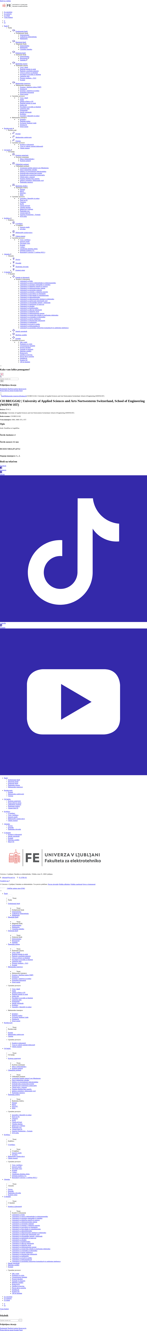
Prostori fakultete (25, 347)
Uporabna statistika (26, 49)
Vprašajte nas (4, 881)
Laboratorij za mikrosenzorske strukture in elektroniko (37, 299)
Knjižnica (23, 114)
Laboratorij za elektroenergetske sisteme (32, 288)
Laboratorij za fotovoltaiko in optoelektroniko (34, 295)
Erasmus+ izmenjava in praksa (29, 91)
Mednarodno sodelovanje (23, 137)
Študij (6, 26)
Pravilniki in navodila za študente (30, 74)
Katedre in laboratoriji (27, 144)
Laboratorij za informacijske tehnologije (32, 320)
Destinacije (23, 89)
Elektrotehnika (24, 35)
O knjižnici (19, 223)
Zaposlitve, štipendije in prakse (30, 116)
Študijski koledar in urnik (28, 69)
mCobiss (23, 229)
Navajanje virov (25, 243)
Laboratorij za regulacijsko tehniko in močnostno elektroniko (39, 315)
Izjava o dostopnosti (89, 884)
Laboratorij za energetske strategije (31, 290)
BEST (22, 191)
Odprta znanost (25, 148)
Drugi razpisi (24, 94)
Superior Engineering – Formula (30, 214)
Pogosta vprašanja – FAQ (28, 78)
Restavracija (24, 353)
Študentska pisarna (21, 64)
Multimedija (24, 38)
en (5, 22)
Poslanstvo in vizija (26, 344)
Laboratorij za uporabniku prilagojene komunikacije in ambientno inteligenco (44, 328)
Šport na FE (24, 200)
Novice (17, 259)
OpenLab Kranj (25, 205)
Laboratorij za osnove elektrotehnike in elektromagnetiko (38, 283)
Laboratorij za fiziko (26, 281)
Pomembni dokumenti (27, 92)
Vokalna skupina (25, 207)
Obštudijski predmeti (22, 164)
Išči (2, 381)
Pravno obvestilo (53, 884)
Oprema (18, 141)
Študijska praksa (25, 121)
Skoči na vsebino (5, 1)
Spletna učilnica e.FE (26, 101)
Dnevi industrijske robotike (28, 170)
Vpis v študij (24, 67)
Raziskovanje (8, 128)
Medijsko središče (21, 335)
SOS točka (23, 216)
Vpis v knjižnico (25, 240)
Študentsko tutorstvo (26, 182)
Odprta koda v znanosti (27, 177)
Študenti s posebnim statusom (29, 71)
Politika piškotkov (64, 884)
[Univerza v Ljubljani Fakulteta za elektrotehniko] (15, 8)
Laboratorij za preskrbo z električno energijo (34, 292)
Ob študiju (7, 150)
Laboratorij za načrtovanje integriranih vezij (34, 301)
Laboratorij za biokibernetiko (29, 308)
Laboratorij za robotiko (27, 306)
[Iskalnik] (20, 1320)
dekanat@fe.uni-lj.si (8, 877)
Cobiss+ (22, 247)
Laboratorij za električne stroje (29, 311)
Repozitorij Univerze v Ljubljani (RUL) (32, 252)
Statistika (23, 60)
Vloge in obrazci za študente (29, 73)
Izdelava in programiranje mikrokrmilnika (33, 171)
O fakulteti (7, 272)
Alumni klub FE (25, 213)
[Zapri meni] (1, 890)
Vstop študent (8, 17)
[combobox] (9, 379)
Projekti (17, 134)
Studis (22, 99)
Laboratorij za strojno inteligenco (30, 319)
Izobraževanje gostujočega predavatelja (32, 175)
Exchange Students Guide (28, 123)
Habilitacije (23, 358)
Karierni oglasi (20, 270)
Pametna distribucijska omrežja (30, 179)
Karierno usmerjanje (21, 155)
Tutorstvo (23, 202)
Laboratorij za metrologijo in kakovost (32, 304)
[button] (4, 389)
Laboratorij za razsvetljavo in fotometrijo (33, 293)
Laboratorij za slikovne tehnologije (31, 310)
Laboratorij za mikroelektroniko (30, 297)
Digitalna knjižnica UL (27, 250)
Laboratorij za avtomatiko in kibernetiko (32, 317)
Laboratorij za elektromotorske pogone (32, 313)
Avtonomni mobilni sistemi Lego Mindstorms (34, 168)
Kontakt (22, 80)
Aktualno (7, 254)
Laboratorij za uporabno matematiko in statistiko (35, 284)
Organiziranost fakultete (27, 346)
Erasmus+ (23, 119)
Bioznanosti (24, 58)
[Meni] (1, 394)
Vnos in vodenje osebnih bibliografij (31, 146)
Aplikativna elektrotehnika (28, 37)
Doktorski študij (20, 53)
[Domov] (0, 396)
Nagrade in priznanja (26, 349)
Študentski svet (25, 211)
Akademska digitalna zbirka (29, 249)
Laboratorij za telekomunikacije (30, 326)
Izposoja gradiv (25, 227)
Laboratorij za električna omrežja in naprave (34, 286)
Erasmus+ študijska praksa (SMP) (30, 87)
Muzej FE (11, 842)
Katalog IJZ (24, 360)
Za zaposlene (8, 12)
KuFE (22, 204)
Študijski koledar (13, 389)
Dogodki (18, 263)
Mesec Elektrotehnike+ (27, 159)
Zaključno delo (25, 76)
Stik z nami (23, 342)
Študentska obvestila (21, 267)
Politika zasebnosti (76, 884)
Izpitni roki (23, 105)
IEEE (22, 195)
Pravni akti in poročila (27, 356)
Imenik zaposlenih (26, 112)
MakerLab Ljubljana (26, 209)
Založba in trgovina (26, 355)
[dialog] (73, 380)
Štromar (22, 189)
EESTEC (23, 193)
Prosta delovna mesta (7, 390)
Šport (21, 390)
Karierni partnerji (25, 161)
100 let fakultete (25, 362)
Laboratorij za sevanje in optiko (30, 324)
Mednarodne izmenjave (22, 83)
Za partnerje (8, 14)
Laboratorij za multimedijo (28, 322)
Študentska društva (21, 186)
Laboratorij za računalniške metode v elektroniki (35, 302)
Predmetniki (24, 110)
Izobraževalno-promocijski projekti (31, 173)
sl (4, 21)
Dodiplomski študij (21, 31)
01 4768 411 (23, 877)
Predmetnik (4, 389)
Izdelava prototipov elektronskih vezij (32, 180)
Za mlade (7, 15)
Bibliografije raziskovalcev (23, 232)
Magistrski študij (20, 42)
